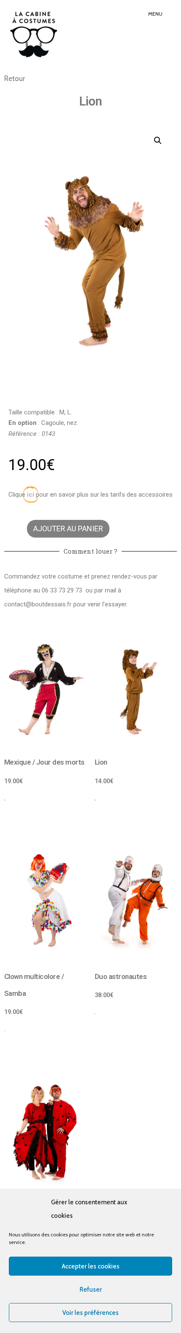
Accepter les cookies (91, 1266)
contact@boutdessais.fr (38, 604)
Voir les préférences (90, 1313)
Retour (14, 78)
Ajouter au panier (68, 528)
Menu (155, 14)
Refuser (91, 1289)
